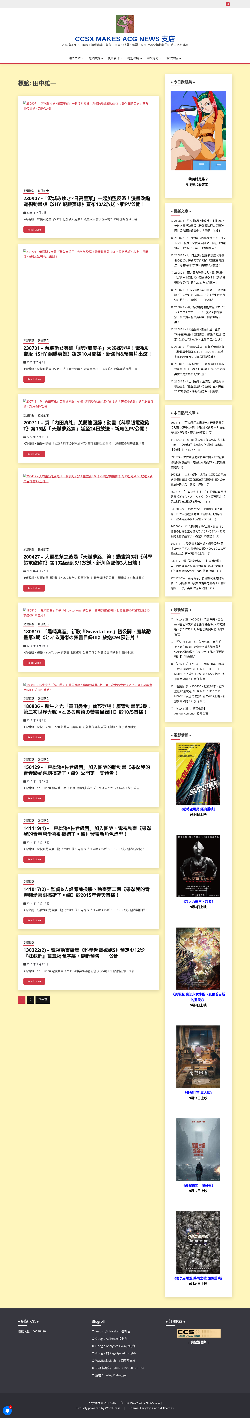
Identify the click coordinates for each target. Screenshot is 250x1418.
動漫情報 (28, 191)
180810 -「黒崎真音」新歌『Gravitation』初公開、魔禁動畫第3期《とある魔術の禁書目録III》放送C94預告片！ (87, 634)
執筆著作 (114, 58)
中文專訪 (152, 58)
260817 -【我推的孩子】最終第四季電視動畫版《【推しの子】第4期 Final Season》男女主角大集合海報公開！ (199, 369)
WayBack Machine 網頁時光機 (115, 1361)
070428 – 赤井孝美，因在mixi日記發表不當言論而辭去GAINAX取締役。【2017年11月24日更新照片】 (199, 624)
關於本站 (75, 58)
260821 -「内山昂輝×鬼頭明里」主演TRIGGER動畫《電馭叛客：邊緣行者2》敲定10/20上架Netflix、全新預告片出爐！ (199, 334)
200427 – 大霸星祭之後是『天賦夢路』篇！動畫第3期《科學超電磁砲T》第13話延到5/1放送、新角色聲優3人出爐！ (87, 559)
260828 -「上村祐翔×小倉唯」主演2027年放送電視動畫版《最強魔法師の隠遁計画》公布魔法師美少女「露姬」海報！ (199, 225)
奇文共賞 (94, 58)
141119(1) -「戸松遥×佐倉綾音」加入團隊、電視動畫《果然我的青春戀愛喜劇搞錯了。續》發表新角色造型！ (87, 831)
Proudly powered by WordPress (99, 1408)
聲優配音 (43, 191)
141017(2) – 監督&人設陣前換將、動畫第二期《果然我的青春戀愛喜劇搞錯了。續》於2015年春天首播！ (86, 892)
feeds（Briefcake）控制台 (112, 1331)
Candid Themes (163, 1408)
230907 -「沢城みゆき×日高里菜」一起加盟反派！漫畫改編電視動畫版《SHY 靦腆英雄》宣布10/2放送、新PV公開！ (86, 201)
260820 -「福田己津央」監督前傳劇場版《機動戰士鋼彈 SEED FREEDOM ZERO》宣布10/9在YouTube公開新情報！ (199, 351)
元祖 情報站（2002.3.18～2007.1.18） (120, 1368)
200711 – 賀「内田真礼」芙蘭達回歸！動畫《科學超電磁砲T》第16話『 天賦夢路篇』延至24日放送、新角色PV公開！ (86, 425)
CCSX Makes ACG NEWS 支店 (125, 39)
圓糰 (180, 686)
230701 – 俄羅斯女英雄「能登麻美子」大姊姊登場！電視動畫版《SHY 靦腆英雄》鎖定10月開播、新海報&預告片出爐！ (87, 351)
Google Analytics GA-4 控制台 (115, 1346)
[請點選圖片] (199, 1337)
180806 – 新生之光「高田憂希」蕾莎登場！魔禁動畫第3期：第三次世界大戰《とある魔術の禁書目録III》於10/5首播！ (87, 709)
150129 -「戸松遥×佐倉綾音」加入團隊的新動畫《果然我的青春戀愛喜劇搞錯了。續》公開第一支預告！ (86, 770)
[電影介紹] (198, 803)
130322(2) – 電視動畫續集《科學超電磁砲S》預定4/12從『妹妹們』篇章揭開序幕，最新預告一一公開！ (84, 953)
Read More (34, 229)
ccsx (179, 619)
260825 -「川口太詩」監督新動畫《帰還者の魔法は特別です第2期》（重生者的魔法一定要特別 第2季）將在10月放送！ (199, 260)
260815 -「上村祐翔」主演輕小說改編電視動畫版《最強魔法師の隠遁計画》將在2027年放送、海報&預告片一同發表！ (199, 386)
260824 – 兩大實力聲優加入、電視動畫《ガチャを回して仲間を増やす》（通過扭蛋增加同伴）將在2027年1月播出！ (199, 277)
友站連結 (172, 58)
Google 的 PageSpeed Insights (116, 1353)
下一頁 (42, 1000)
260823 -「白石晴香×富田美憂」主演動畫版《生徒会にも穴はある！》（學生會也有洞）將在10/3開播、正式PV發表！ (200, 295)
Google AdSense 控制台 (111, 1339)
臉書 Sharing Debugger (111, 1375)
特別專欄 (133, 58)
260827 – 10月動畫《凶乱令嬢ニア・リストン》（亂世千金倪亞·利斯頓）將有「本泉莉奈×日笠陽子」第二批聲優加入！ (200, 243)
